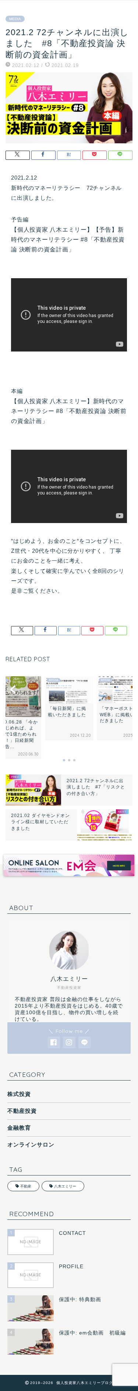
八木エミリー (65, 1186)
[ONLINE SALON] (69, 878)
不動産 (25, 1186)
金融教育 (19, 1128)
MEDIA (15, 19)
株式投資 (19, 1094)
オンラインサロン (30, 1144)
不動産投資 (22, 1111)
